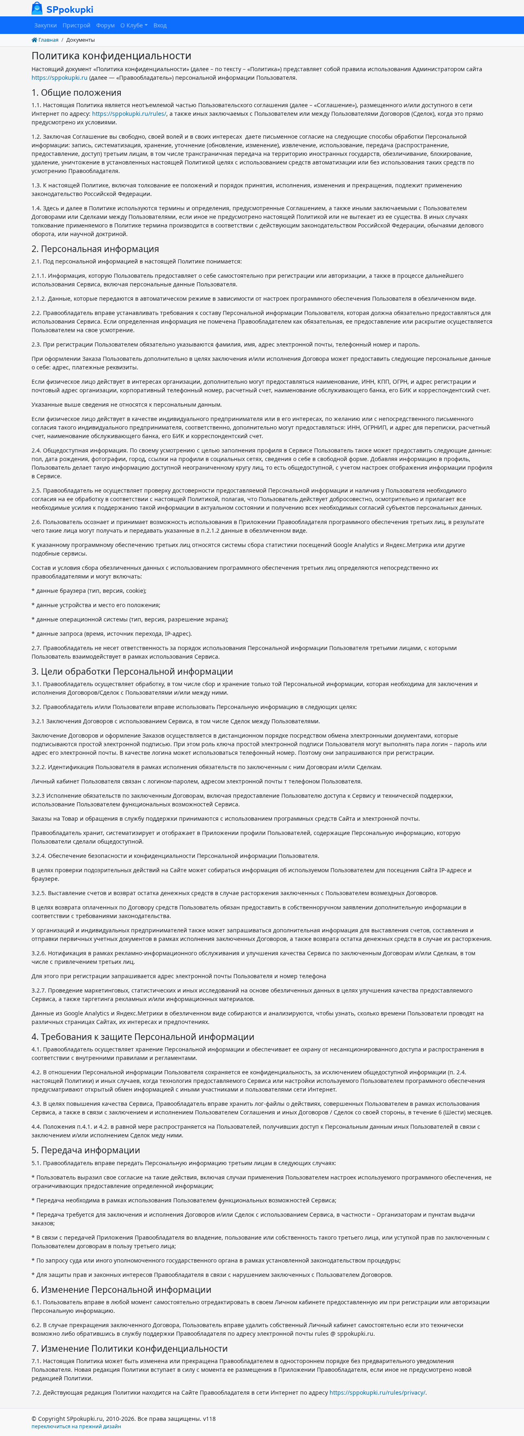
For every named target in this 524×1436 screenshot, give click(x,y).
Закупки (45, 25)
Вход (160, 25)
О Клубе (131, 25)
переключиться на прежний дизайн (76, 1426)
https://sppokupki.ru (60, 77)
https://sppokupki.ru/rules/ (129, 113)
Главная (48, 39)
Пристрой (76, 25)
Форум (105, 25)
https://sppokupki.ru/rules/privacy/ (377, 1392)
